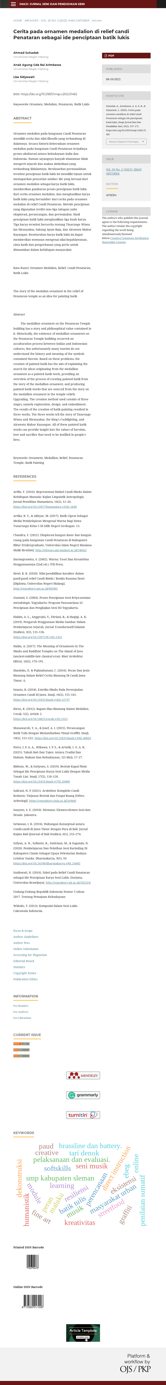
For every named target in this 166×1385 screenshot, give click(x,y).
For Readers (20, 1006)
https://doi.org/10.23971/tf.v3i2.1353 (37, 637)
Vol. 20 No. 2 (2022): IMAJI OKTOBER (65, 20)
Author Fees (21, 943)
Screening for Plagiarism (30, 955)
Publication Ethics (25, 979)
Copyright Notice (24, 973)
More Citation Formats (123, 141)
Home (17, 20)
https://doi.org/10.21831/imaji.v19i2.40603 (63, 738)
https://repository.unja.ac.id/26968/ (52, 801)
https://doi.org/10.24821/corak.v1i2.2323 (40, 719)
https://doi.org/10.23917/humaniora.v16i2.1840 (45, 507)
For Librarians (22, 1018)
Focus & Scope (23, 931)
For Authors (20, 1012)
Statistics (19, 967)
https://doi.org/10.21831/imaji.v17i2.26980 (41, 781)
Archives (31, 20)
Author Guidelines (25, 937)
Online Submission (25, 949)
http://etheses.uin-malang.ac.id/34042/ (61, 550)
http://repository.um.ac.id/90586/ (35, 588)
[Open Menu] (13, 4)
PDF (110, 55)
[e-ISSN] (32, 1309)
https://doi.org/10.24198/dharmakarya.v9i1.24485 (46, 863)
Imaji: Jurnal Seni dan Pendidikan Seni (52, 4)
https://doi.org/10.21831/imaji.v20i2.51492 (49, 94)
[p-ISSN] (32, 1270)
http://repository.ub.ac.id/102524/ (68, 882)
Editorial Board (23, 961)
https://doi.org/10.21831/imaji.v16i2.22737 (41, 700)
